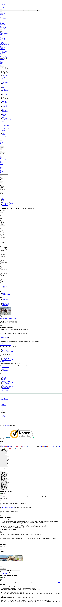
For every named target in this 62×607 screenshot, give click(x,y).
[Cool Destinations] (3, 65)
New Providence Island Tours (6, 119)
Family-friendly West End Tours (6, 127)
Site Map (1, 427)
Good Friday (4, 130)
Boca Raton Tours (4, 102)
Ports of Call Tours (6, 288)
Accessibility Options (4, 399)
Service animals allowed (5, 78)
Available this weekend (5, 90)
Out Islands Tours (4, 106)
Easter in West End (5, 305)
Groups (3, 198)
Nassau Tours (4, 110)
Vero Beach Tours (4, 105)
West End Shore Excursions (6, 368)
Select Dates (3, 210)
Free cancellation (4, 85)
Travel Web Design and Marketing (9, 427)
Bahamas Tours (4, 109)
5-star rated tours (4, 94)
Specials (3, 4)
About (3, 6)
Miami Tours (4, 104)
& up (7, 248)
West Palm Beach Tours (5, 101)
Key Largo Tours (4, 107)
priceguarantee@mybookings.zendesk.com (8, 507)
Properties (2, 415)
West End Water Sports (5, 370)
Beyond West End (3, 69)
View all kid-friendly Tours (4, 337)
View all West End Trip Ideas (4, 361)
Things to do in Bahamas (5, 202)
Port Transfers (6, 287)
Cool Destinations (7, 425)
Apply (4, 306)
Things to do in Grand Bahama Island (7, 203)
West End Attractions (5, 205)
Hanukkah (3, 133)
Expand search (5, 215)
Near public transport (5, 82)
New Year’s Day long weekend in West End (8, 386)
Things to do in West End (5, 204)
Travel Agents (3, 416)
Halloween (3, 134)
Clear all (2, 306)
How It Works (4, 5)
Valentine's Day (4, 136)
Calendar (1, 373)
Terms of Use (3, 404)
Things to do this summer (5, 125)
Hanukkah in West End (5, 302)
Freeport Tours (4, 115)
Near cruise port (4, 83)
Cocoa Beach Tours (5, 111)
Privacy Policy (3, 405)
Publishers (2, 414)
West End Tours (4, 117)
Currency (1, 439)
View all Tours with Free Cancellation (5, 345)
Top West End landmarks (4, 68)
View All (3, 293)
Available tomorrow (5, 89)
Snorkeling (5, 289)
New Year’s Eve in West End (6, 301)
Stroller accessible (4, 80)
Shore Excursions (4, 75)
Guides (1, 372)
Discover (2, 66)
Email (9, 572)
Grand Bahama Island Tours (6, 100)
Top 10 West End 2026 (5, 128)
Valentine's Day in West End (6, 303)
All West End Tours (5, 285)
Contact (3, 7)
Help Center (3, 398)
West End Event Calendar (6, 299)
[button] (31, 331)
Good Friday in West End (6, 304)
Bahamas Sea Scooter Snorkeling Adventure (8, 342)
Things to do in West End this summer (7, 359)
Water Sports (4, 77)
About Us (2, 410)
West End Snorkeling (5, 369)
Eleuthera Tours (4, 118)
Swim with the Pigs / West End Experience (8, 318)
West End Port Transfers (5, 367)
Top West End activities (3, 67)
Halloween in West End (5, 300)
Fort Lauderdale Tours (5, 103)
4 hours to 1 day (4, 87)
